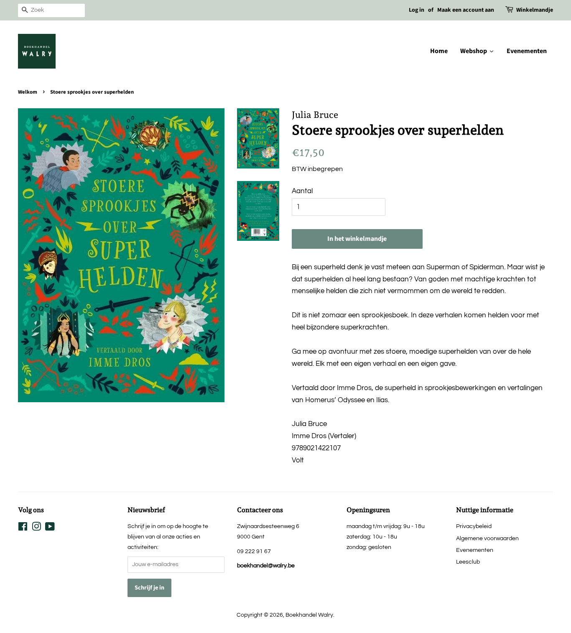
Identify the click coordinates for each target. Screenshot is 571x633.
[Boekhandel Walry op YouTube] (50, 528)
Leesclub (468, 562)
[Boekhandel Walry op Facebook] (23, 528)
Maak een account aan (465, 10)
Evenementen (474, 550)
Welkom (27, 92)
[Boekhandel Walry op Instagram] (36, 528)
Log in (416, 10)
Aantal (302, 191)
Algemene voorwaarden (487, 538)
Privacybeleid (474, 526)
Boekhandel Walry (309, 615)
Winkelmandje (534, 10)
